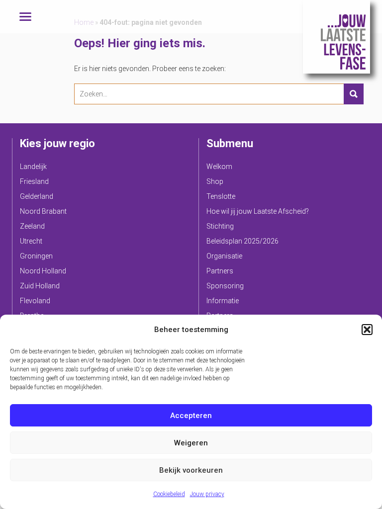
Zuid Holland (40, 286)
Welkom (219, 166)
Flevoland (35, 301)
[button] (367, 330)
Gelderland (36, 196)
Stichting (220, 226)
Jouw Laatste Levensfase (336, 37)
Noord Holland (43, 271)
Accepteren (191, 415)
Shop (214, 181)
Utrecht (31, 241)
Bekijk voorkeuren (191, 470)
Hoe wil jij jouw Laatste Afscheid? (257, 211)
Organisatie (224, 256)
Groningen (36, 256)
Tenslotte (220, 196)
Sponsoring (225, 286)
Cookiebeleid (169, 494)
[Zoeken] (354, 94)
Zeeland (32, 226)
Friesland (34, 181)
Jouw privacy (207, 494)
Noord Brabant (43, 211)
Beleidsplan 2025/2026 (242, 241)
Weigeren (191, 442)
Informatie (222, 301)
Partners (219, 271)
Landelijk (33, 166)
